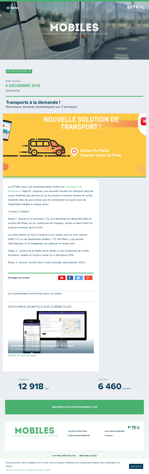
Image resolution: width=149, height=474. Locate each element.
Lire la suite (51, 332)
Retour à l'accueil (74, 30)
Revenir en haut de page (22, 355)
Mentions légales (88, 456)
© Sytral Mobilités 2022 (64, 456)
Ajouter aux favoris (114, 431)
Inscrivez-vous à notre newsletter (74, 407)
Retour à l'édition (17, 71)
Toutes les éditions (77, 431)
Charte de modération (79, 436)
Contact (109, 436)
